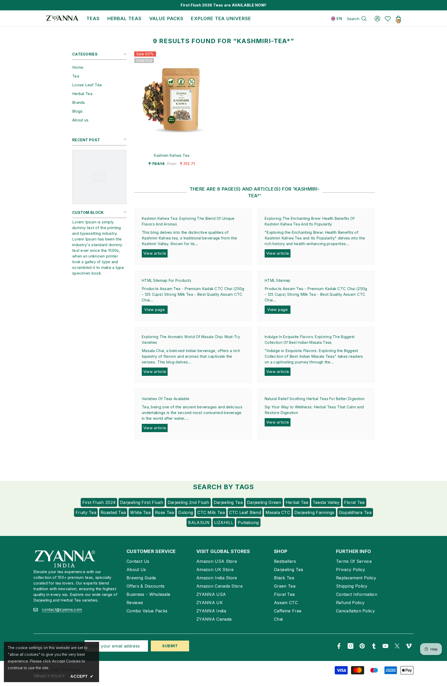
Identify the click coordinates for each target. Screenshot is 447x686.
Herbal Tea (297, 502)
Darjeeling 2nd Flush (188, 502)
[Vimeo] (409, 646)
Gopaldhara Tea (355, 512)
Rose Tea (164, 512)
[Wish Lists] (387, 18)
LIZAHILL (223, 522)
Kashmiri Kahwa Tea (171, 155)
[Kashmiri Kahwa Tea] (171, 100)
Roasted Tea (113, 512)
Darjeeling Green (264, 502)
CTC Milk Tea (211, 512)
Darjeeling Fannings (314, 512)
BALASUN (199, 522)
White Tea (140, 512)
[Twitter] (397, 646)
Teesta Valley (326, 502)
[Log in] (377, 18)
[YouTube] (385, 646)
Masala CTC (277, 512)
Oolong (185, 512)
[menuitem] (99, 67)
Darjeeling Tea (228, 502)
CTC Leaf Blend (245, 512)
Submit (170, 646)
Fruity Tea (86, 512)
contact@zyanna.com (62, 609)
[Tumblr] (374, 646)
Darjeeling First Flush (141, 502)
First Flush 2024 (99, 502)
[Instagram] (350, 646)
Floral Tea (354, 502)
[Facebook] (339, 646)
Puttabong (248, 522)
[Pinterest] (362, 646)
